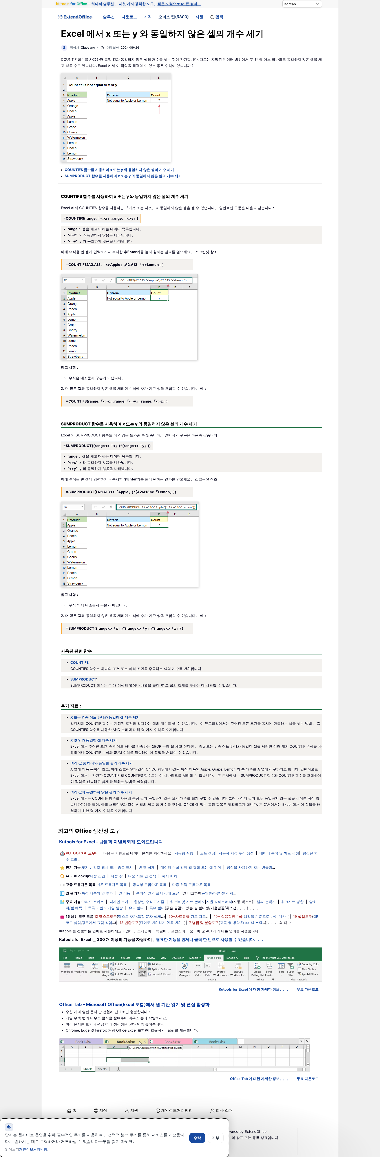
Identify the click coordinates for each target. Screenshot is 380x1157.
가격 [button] (148, 17)
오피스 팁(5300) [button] (173, 17)
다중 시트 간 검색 (142, 876)
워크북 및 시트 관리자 (187, 901)
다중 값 (116, 876)
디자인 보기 (119, 901)
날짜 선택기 (266, 901)
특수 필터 (157, 908)
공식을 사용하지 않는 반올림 (249, 867)
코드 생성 (207, 853)
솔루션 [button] (109, 17)
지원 (199, 17)
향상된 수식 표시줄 (149, 901)
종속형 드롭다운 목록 (149, 884)
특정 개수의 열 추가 (97, 893)
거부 (215, 1138)
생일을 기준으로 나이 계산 (265, 916)
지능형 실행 (184, 853)
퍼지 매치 (169, 876)
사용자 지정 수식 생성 (236, 853)
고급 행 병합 (230, 922)
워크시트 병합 (292, 901)
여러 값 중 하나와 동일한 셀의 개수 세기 (101, 763)
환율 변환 (174, 922)
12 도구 (105, 916)
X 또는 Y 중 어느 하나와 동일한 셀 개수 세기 (105, 717)
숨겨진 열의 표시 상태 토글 (157, 893)
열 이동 (124, 893)
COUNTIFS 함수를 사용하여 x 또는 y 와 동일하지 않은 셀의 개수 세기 (119, 169)
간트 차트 (198, 916)
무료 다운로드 (308, 989)
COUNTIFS (79, 662)
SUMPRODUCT (83, 679)
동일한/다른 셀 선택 (217, 893)
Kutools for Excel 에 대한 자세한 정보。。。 (254, 989)
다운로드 (129, 17)
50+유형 (178, 916)
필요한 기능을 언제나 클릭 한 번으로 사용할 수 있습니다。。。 (211, 939)
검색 (219, 17)
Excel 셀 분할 (251, 922)
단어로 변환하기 (153, 922)
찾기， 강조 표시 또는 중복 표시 (107, 867)
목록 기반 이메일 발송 (105, 908)
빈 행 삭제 (147, 867)
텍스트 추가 (127, 916)
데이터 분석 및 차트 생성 (279, 853)
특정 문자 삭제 (149, 916)
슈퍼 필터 (136, 908)
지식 (103, 1110)
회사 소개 (224, 1110)
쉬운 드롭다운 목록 (112, 884)
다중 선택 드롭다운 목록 (191, 884)
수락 (197, 1138)
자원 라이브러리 (219, 901)
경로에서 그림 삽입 (97, 922)
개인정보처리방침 (177, 1110)
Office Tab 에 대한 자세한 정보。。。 (260, 1078)
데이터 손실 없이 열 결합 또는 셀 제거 (191, 867)
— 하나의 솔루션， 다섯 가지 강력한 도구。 (128, 4)
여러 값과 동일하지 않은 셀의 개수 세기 (101, 792)
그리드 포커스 (93, 901)
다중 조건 (97, 876)
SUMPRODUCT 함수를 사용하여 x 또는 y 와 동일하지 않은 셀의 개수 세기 (123, 176)
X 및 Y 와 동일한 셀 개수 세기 (93, 740)
